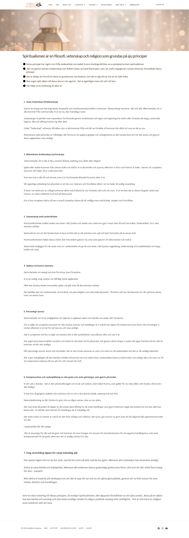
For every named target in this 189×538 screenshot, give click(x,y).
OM (57, 5)
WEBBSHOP (135, 5)
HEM (50, 5)
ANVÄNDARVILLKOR (68, 528)
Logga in (160, 4)
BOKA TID (67, 5)
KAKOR (89, 528)
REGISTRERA (106, 5)
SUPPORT (54, 528)
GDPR (81, 528)
